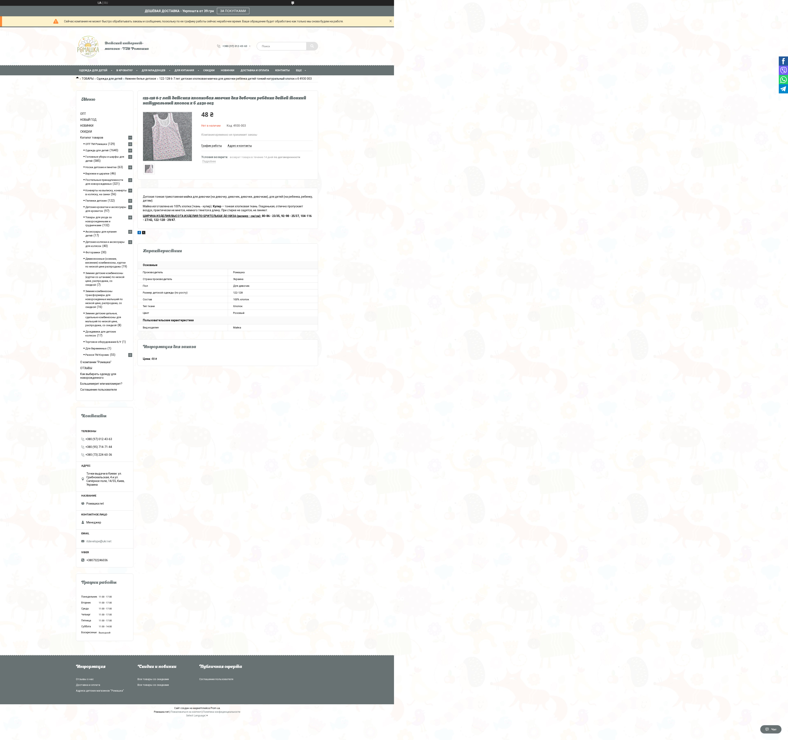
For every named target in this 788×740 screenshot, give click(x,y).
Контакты (282, 70)
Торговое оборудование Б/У (103, 341)
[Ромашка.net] (88, 46)
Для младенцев (153, 70)
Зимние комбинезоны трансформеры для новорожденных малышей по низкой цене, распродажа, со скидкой (104, 299)
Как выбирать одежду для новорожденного (98, 375)
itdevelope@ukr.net (98, 541)
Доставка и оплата (255, 70)
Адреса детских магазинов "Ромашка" (100, 690)
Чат (774, 729)
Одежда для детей (93, 70)
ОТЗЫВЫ (86, 368)
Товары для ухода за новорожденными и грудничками (98, 221)
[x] (143, 233)
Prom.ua (215, 708)
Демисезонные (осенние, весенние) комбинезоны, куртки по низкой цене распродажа (105, 262)
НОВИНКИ (227, 70)
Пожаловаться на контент (186, 711)
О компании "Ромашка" (95, 362)
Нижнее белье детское (140, 78)
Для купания (184, 70)
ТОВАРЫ (88, 78)
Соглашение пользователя (98, 389)
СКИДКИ (209, 70)
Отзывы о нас (85, 679)
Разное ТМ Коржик (97, 354)
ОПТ (83, 113)
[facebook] (139, 233)
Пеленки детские (96, 200)
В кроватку (124, 70)
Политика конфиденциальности (221, 711)
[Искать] (312, 46)
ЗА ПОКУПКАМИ (233, 11)
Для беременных (96, 348)
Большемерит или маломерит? (101, 383)
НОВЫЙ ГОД (88, 119)
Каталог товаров (91, 137)
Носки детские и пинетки (101, 167)
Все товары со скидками (153, 679)
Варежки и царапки (97, 173)
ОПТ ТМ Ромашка (96, 144)
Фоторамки (92, 252)
